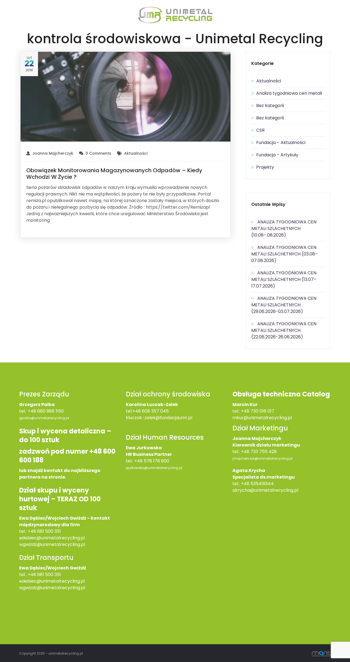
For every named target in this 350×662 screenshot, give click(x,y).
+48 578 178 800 (151, 461)
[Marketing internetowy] (321, 653)
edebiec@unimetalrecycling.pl (52, 538)
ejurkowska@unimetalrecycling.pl (154, 467)
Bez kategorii (270, 105)
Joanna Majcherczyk (52, 153)
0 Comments (98, 153)
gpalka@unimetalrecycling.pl (44, 418)
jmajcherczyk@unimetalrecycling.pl (262, 458)
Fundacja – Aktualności (280, 142)
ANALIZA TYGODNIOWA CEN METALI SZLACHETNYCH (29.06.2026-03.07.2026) (283, 305)
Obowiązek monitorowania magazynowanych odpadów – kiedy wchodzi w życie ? (114, 173)
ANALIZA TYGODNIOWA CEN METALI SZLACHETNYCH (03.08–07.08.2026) (284, 254)
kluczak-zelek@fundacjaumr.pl (159, 418)
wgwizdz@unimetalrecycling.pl (52, 544)
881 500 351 (49, 574)
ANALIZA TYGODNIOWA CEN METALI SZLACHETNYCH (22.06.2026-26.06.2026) (283, 330)
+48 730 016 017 (257, 411)
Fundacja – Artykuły (277, 155)
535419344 (262, 483)
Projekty (265, 167)
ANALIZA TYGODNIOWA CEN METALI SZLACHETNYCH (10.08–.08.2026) (283, 228)
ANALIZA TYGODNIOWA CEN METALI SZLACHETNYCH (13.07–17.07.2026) (283, 279)
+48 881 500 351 (44, 531)
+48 (32, 574)
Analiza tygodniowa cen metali (289, 93)
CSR (260, 130)
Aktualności (135, 153)
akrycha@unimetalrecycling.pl (265, 490)
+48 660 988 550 (46, 411)
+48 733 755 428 (259, 451)
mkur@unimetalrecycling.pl (262, 418)
